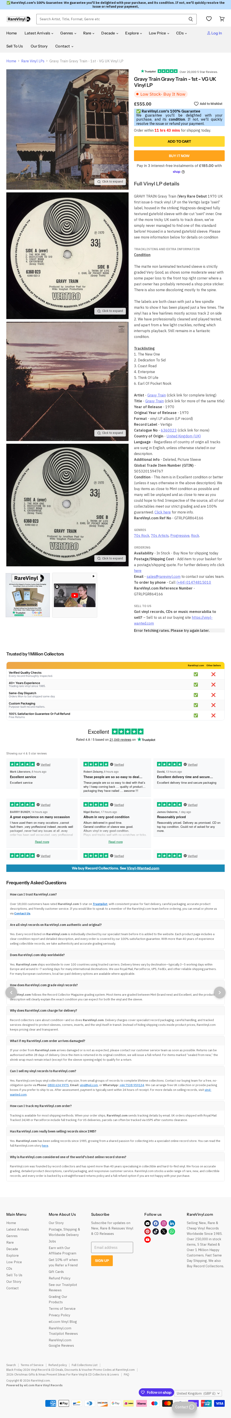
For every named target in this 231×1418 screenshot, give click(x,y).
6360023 (169, 430)
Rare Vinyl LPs (32, 61)
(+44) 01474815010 (193, 582)
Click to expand (112, 181)
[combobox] (110, 19)
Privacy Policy (59, 1315)
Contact (63, 46)
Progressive (179, 535)
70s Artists (160, 535)
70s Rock (141, 535)
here (137, 570)
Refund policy (58, 1365)
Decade (108, 33)
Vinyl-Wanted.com (143, 868)
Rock (195, 535)
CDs (180, 33)
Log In (216, 33)
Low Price (158, 33)
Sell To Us (14, 46)
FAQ (126, 1374)
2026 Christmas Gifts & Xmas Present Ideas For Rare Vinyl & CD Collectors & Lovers (62, 1374)
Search (11, 1365)
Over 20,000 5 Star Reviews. (198, 72)
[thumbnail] (27, 595)
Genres (67, 33)
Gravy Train (156, 395)
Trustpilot (100, 904)
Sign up (102, 1260)
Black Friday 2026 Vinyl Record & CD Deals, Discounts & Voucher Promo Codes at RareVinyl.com (70, 1370)
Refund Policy (59, 1278)
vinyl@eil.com (89, 1085)
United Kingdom (196, 1393)
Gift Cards (56, 1271)
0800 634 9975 (58, 1085)
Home (11, 33)
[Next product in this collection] (220, 992)
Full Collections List (84, 1365)
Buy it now (179, 156)
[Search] (191, 19)
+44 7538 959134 (131, 1085)
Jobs (52, 1241)
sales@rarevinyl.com (163, 576)
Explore (132, 33)
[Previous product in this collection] (11, 992)
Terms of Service (62, 1308)
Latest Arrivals (38, 33)
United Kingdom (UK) (183, 436)
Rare (87, 33)
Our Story (39, 46)
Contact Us (22, 913)
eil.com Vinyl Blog (63, 1321)
